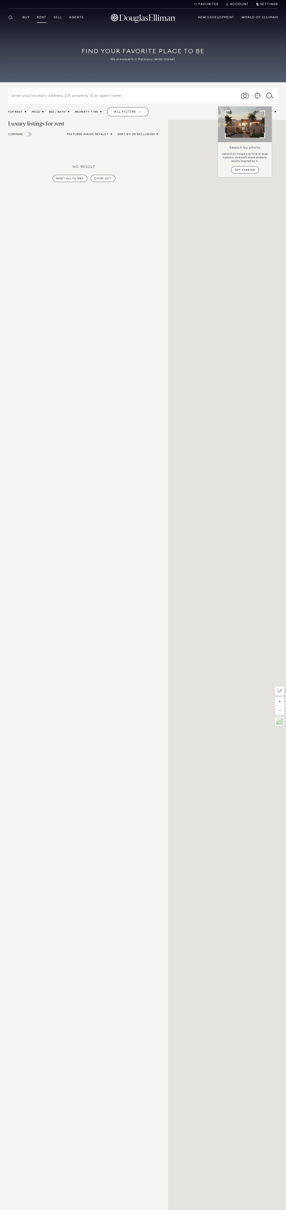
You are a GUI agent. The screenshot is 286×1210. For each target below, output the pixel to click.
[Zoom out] (279, 710)
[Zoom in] (279, 701)
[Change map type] (279, 721)
